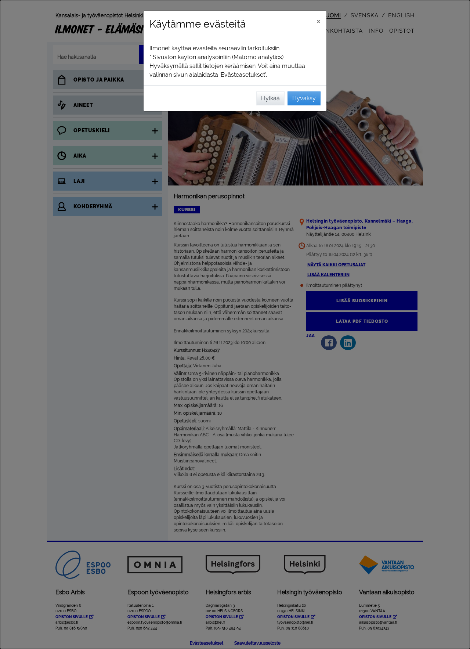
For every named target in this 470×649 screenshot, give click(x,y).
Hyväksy (304, 98)
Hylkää (270, 98)
